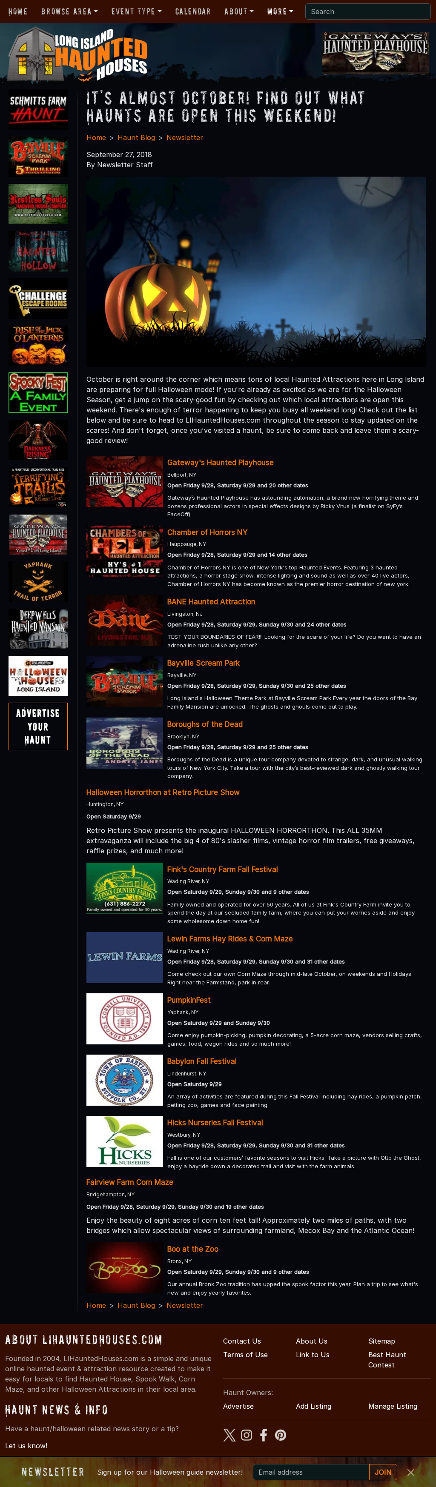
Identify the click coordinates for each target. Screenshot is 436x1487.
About (235, 11)
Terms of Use (245, 1354)
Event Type (133, 11)
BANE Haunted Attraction (211, 602)
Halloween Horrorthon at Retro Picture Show (163, 792)
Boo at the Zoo (192, 1249)
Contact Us (242, 1341)
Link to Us (313, 1354)
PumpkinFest (189, 1000)
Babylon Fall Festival (202, 1061)
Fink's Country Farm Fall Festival (222, 869)
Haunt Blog (136, 137)
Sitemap (381, 1341)
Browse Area (66, 11)
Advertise (238, 1406)
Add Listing (313, 1406)
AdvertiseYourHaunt (38, 726)
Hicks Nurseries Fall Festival (215, 1122)
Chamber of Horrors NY (207, 532)
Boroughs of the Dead (205, 724)
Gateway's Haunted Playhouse (220, 462)
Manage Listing (392, 1406)
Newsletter (184, 137)
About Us (311, 1341)
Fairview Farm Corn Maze (129, 1182)
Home (18, 11)
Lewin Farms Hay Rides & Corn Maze (230, 939)
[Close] (411, 1472)
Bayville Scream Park (203, 663)
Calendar (193, 11)
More (277, 11)
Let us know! (26, 1445)
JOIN (383, 1472)
